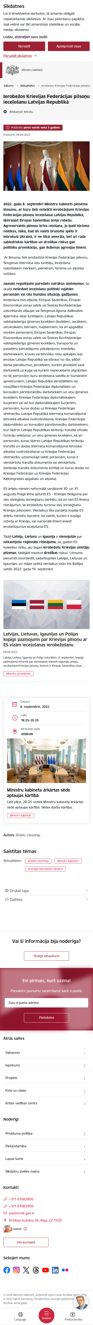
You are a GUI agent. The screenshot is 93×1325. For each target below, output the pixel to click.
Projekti (11, 1078)
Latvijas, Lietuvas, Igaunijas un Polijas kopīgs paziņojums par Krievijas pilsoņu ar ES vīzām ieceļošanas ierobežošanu (45, 639)
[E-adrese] (12, 1229)
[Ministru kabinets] (43, 75)
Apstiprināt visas (68, 46)
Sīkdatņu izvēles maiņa (22, 1171)
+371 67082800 (21, 1199)
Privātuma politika (19, 1133)
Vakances (12, 1052)
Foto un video (15, 1090)
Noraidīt (24, 46)
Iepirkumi (12, 1065)
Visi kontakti (26, 1242)
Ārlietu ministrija (38, 861)
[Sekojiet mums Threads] (36, 1270)
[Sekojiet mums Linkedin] (55, 1270)
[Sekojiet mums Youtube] (45, 1270)
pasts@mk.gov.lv (21, 1213)
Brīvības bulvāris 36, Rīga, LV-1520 (35, 1220)
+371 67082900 (21, 1206)
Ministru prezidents (18, 673)
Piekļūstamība (15, 1146)
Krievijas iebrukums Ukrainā (45, 869)
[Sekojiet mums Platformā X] (26, 1270)
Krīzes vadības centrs (21, 1103)
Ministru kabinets (20, 815)
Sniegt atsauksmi (46, 956)
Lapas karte (14, 1159)
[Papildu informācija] (25, 1229)
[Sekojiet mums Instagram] (16, 1270)
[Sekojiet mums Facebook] (6, 1270)
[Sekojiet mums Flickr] (65, 1270)
